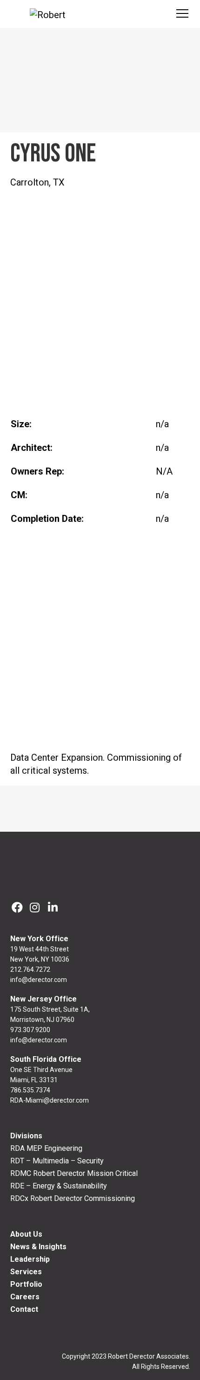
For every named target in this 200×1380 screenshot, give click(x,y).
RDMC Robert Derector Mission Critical (74, 1173)
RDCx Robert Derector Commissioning (72, 1198)
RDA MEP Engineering (46, 1148)
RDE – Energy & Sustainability (58, 1185)
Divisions (26, 1135)
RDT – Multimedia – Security (57, 1160)
